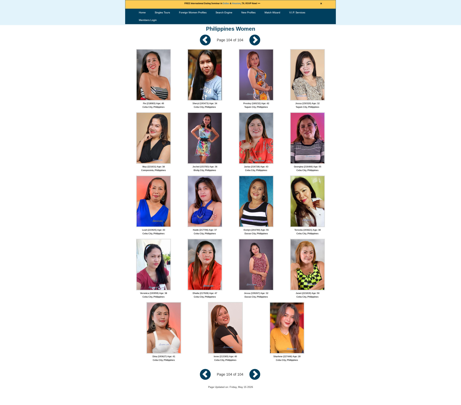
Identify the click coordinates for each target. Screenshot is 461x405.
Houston (236, 3)
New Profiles (248, 12)
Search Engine (224, 12)
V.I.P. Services (297, 12)
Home (142, 12)
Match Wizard (272, 12)
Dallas (226, 3)
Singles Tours (162, 12)
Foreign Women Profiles (193, 12)
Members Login (148, 20)
